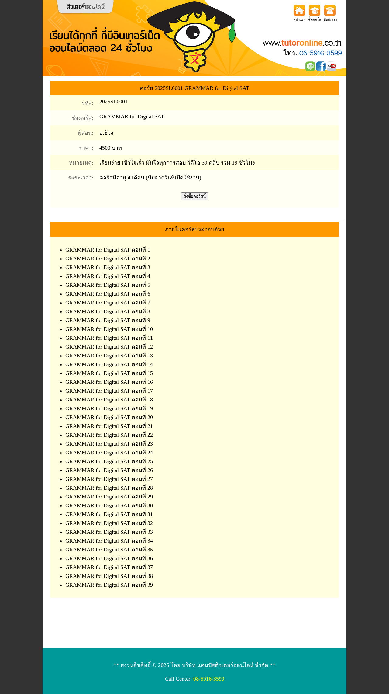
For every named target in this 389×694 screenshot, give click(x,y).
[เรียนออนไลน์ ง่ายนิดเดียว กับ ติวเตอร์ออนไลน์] (72, 52)
